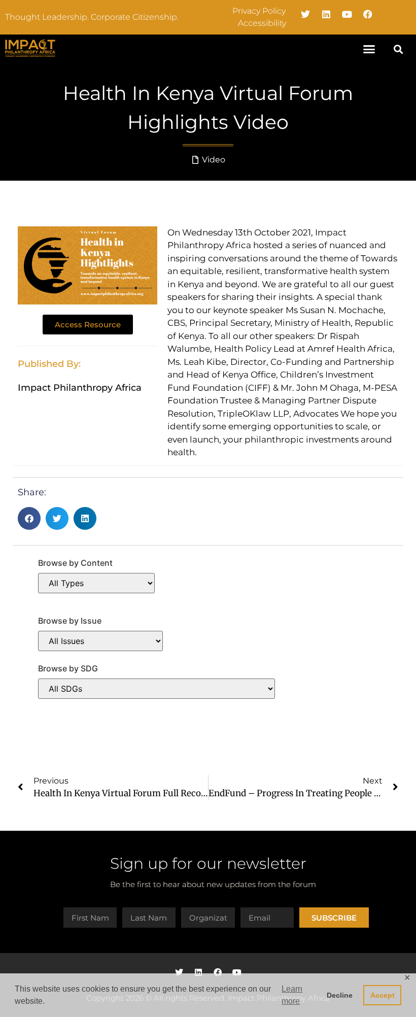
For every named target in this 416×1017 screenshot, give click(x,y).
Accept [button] (382, 995)
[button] (369, 49)
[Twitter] (305, 14)
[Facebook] (368, 14)
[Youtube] (347, 14)
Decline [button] (340, 995)
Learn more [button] (292, 995)
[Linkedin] (326, 14)
